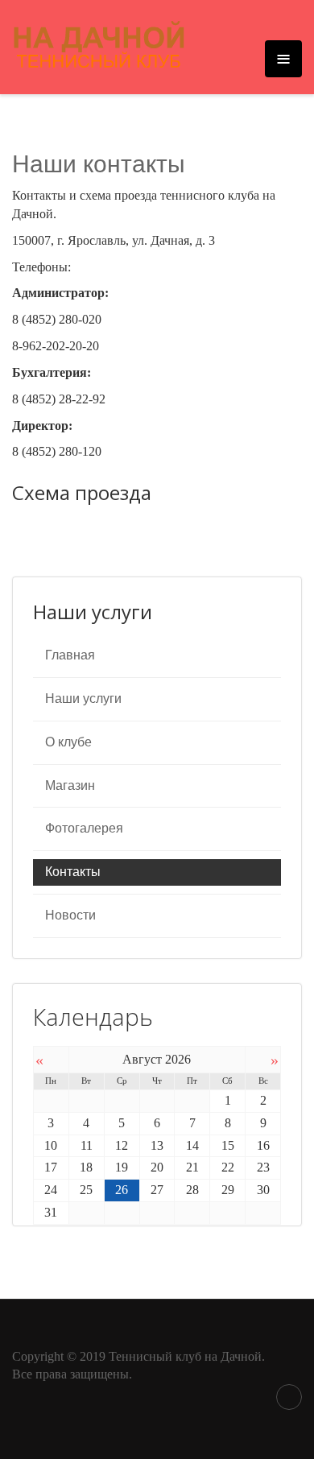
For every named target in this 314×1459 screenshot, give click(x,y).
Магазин (70, 785)
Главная (70, 655)
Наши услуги (83, 698)
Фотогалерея (84, 828)
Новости (70, 915)
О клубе (68, 742)
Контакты (73, 871)
